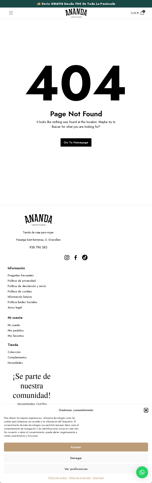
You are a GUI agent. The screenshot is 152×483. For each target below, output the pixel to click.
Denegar (76, 458)
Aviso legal (98, 478)
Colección (14, 352)
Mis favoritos (16, 336)
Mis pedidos (16, 330)
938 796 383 (38, 247)
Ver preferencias (76, 469)
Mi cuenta (14, 325)
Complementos (17, 357)
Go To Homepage (76, 142)
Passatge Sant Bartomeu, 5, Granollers (38, 240)
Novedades (15, 363)
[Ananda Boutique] (76, 13)
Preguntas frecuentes (21, 275)
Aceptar (76, 447)
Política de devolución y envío (27, 286)
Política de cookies (57, 478)
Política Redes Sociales (23, 302)
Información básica (20, 297)
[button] (146, 410)
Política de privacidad (80, 478)
